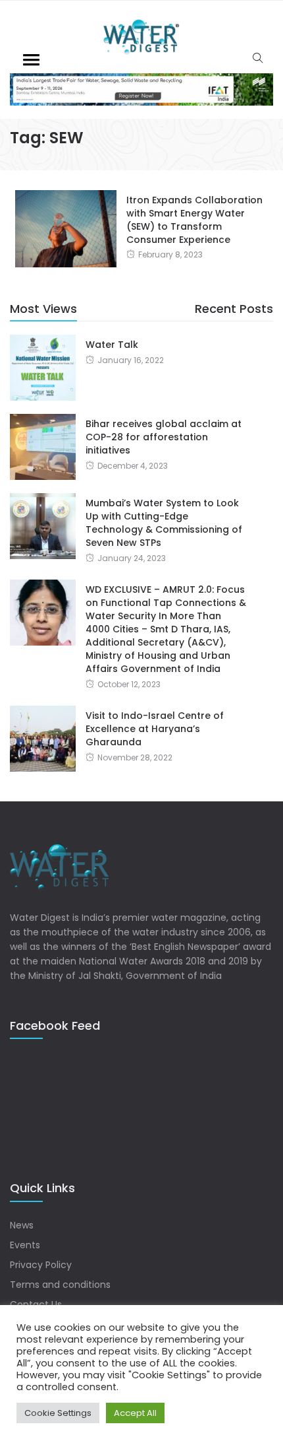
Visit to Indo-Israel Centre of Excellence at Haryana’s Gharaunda (155, 729)
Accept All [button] (135, 1413)
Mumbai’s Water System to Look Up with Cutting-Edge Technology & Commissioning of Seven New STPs (164, 522)
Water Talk (112, 344)
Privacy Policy (41, 1264)
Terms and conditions (60, 1284)
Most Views (43, 308)
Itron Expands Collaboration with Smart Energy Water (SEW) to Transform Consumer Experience (194, 219)
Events (25, 1245)
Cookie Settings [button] (57, 1413)
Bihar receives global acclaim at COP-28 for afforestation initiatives (164, 437)
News (22, 1225)
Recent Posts (234, 308)
